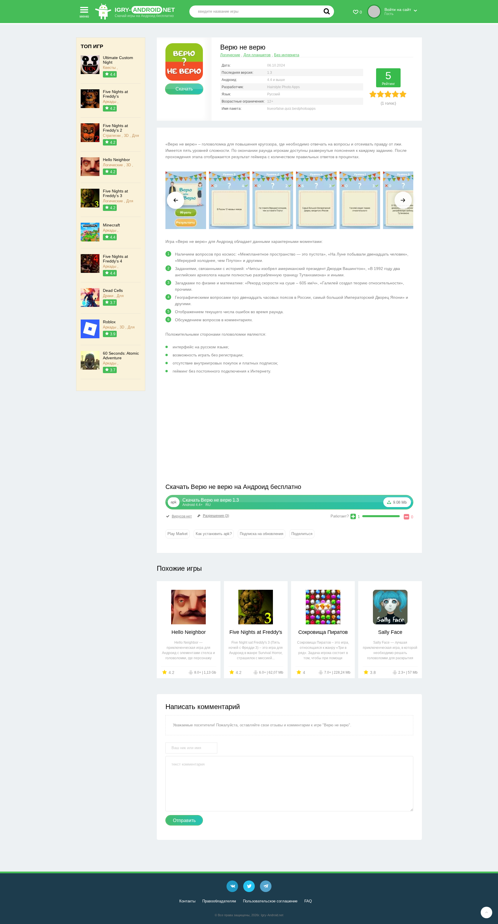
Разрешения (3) (216, 516)
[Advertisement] (227, 430)
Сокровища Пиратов (323, 632)
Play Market (177, 534)
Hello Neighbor (188, 632)
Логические (230, 55)
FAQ (308, 901)
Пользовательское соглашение (270, 901)
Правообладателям (219, 901)
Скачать (184, 88)
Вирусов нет (182, 516)
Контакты (187, 901)
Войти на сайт (397, 9)
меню (84, 15)
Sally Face (390, 632)
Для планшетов (257, 55)
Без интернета (286, 55)
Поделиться (301, 534)
